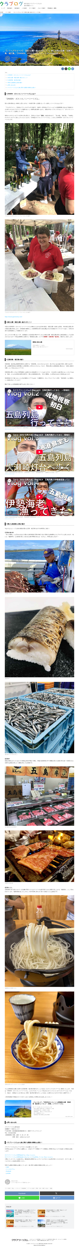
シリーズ (13, 59)
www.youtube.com (9, 429)
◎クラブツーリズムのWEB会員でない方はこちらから (20, 1155)
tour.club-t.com (75, 64)
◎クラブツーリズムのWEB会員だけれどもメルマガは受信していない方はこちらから (29, 1157)
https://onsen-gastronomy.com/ (13, 316)
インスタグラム (10, 1169)
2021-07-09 (14, 57)
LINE (7, 1167)
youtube (8, 1173)
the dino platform (41, 1245)
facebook (8, 1171)
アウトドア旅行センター (24, 59)
